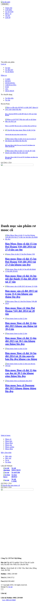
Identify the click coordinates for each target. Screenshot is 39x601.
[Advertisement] (19, 39)
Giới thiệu (8, 10)
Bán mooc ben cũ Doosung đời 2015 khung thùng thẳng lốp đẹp (20, 388)
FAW (7, 87)
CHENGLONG (10, 85)
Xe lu (7, 460)
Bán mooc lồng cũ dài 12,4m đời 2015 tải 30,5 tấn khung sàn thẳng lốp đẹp (20, 341)
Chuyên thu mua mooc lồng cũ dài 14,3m (16, 134)
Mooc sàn (8, 445)
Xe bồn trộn (9, 98)
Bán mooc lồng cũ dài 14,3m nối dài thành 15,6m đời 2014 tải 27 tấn (21, 278)
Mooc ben (8, 441)
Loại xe (3, 64)
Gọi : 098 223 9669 (9, 600)
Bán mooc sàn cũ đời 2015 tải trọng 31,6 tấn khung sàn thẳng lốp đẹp (21, 294)
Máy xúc (8, 458)
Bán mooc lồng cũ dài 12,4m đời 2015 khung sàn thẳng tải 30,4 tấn (21, 326)
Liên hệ (7, 17)
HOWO (8, 81)
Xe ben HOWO (14, 476)
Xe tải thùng (9, 72)
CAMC (7, 79)
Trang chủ (8, 8)
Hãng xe (4, 75)
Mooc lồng (9, 443)
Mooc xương (9, 447)
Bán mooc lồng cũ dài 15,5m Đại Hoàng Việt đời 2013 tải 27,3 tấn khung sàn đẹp (20, 261)
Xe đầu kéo (9, 70)
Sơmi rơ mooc (6, 435)
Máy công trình (6, 452)
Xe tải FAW (9, 12)
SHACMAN (9, 91)
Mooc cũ (8, 14)
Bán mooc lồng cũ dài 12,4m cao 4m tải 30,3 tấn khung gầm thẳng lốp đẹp (20, 373)
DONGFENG (10, 83)
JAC (6, 89)
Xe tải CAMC (14, 480)
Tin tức (7, 16)
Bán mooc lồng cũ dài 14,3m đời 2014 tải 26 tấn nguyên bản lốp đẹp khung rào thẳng (21, 356)
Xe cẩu (7, 100)
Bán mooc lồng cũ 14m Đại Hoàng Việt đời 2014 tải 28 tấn (20, 311)
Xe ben (7, 68)
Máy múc (8, 456)
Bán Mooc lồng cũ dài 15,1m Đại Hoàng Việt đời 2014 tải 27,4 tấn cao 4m (21, 246)
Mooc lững (9, 449)
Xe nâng (8, 462)
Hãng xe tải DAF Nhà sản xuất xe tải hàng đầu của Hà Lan (20, 125)
